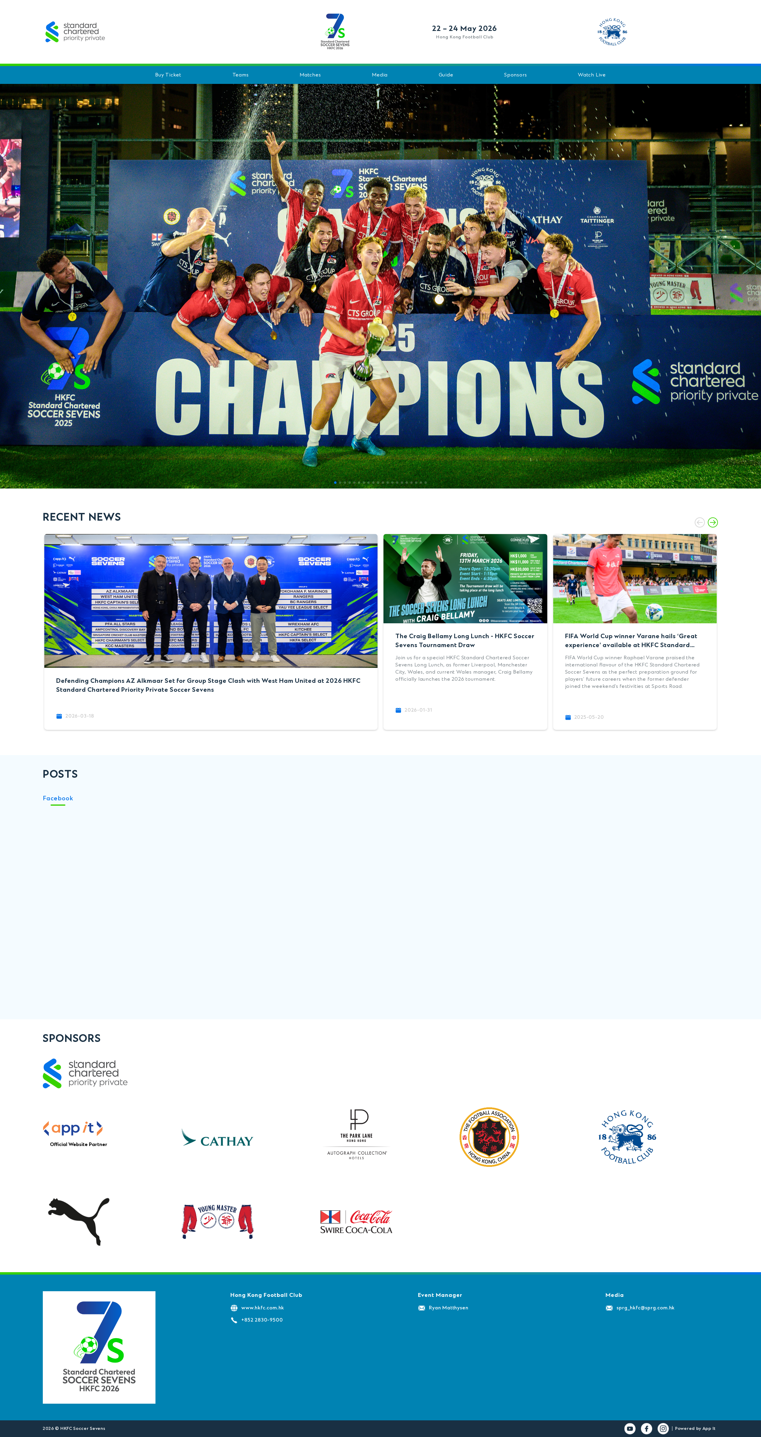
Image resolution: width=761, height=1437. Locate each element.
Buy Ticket (168, 75)
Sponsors (515, 75)
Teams (240, 75)
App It (709, 1428)
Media (380, 75)
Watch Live (592, 75)
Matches (310, 75)
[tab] (335, 482)
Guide (446, 75)
